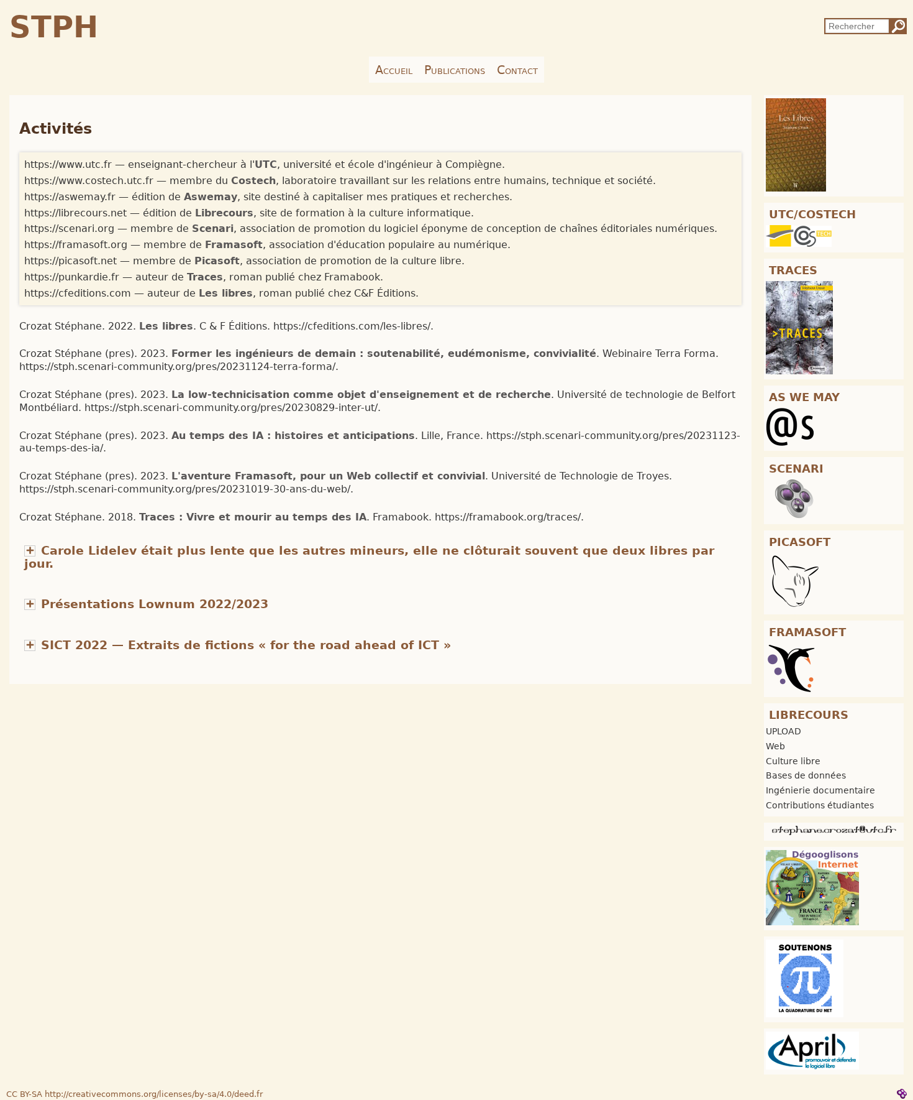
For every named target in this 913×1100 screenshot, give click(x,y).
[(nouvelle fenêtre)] (796, 144)
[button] (146, 604)
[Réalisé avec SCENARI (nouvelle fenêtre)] (902, 1093)
